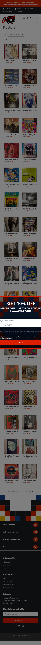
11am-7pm (19, 11)
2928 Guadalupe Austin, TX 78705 (15, 601)
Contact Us (7, 565)
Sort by (5, 34)
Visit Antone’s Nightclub (11, 539)
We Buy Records (9, 8)
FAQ (4, 578)
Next (30, 491)
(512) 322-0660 (8, 11)
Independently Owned (11, 532)
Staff (5, 568)
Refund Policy (8, 581)
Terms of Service (9, 588)
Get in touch (7, 547)
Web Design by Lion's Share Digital (20, 638)
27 (27, 491)
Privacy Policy (8, 585)
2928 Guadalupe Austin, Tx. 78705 (25, 8)
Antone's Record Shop (11, 598)
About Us (6, 562)
